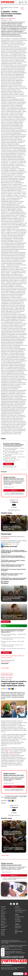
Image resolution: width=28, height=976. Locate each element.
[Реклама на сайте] (25, 973)
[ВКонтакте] (9, 689)
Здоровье (3, 924)
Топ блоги (4, 583)
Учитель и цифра (4, 925)
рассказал (8, 749)
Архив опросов (4, 663)
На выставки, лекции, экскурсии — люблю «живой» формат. (13, 454)
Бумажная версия (18, 926)
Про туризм (3, 918)
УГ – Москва (17, 918)
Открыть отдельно (5, 661)
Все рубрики (3, 927)
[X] (13, 689)
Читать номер (22, 8)
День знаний (23, 796)
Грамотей (3, 921)
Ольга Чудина (8, 677)
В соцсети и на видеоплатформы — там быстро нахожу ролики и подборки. (14, 449)
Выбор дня (3, 916)
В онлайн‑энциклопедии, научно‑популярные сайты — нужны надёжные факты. (14, 452)
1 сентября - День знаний (11, 796)
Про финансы (3, 922)
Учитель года (3, 919)
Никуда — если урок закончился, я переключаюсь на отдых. (11, 460)
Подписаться (14, 490)
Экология (2, 915)
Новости (5, 846)
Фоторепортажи (18, 931)
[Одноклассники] (11, 689)
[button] (5, 544)
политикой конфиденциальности (16, 493)
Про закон (3, 913)
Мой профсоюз (18, 919)
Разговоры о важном (10, 798)
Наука (2, 910)
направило (11, 754)
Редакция (3, 931)
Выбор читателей (10, 546)
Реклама (2, 933)
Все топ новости (5, 581)
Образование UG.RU (6, 524)
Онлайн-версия (18, 927)
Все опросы (4, 471)
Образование (3, 908)
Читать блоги (6, 621)
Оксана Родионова (10, 18)
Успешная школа (18, 908)
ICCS (16, 929)
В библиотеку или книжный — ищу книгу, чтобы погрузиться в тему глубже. (14, 457)
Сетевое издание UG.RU (19, 916)
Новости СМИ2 (5, 668)
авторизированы (5, 538)
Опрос (4, 626)
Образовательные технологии (20, 910)
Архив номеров (18, 921)
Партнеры (3, 934)
